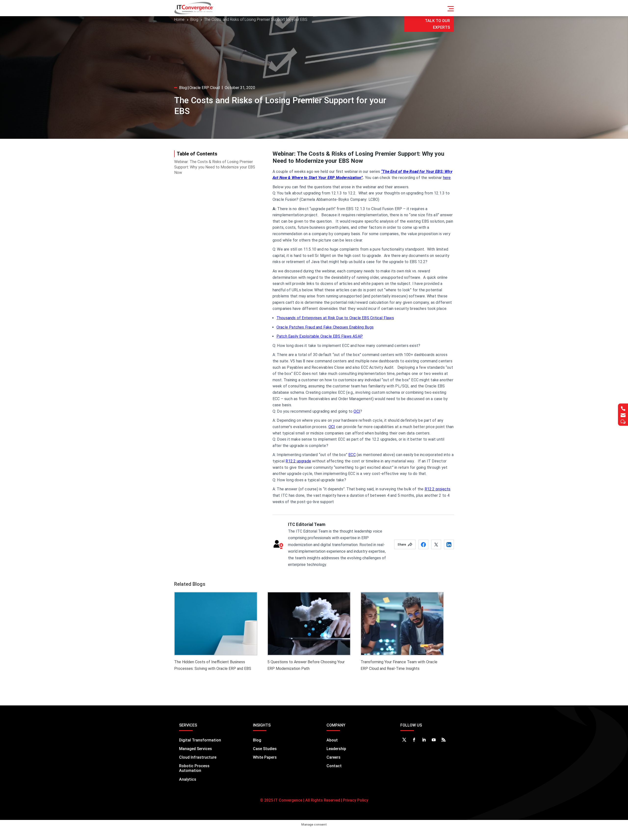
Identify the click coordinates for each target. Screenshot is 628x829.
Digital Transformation (200, 740)
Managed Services (195, 748)
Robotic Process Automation (194, 768)
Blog (183, 87)
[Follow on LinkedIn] (424, 740)
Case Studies (265, 748)
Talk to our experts (437, 24)
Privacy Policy (355, 800)
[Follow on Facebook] (414, 740)
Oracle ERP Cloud (204, 87)
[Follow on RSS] (443, 740)
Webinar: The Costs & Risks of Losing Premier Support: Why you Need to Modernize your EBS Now (214, 167)
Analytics (187, 779)
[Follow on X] (404, 740)
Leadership (336, 748)
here (447, 177)
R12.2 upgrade (298, 461)
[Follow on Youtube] (434, 740)
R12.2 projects (438, 489)
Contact (334, 766)
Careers (333, 757)
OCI (356, 411)
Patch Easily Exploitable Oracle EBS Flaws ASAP (319, 336)
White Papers (265, 757)
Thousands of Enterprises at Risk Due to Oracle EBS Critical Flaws (335, 318)
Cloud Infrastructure (197, 757)
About (332, 740)
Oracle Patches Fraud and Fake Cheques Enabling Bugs (325, 327)
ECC (352, 454)
